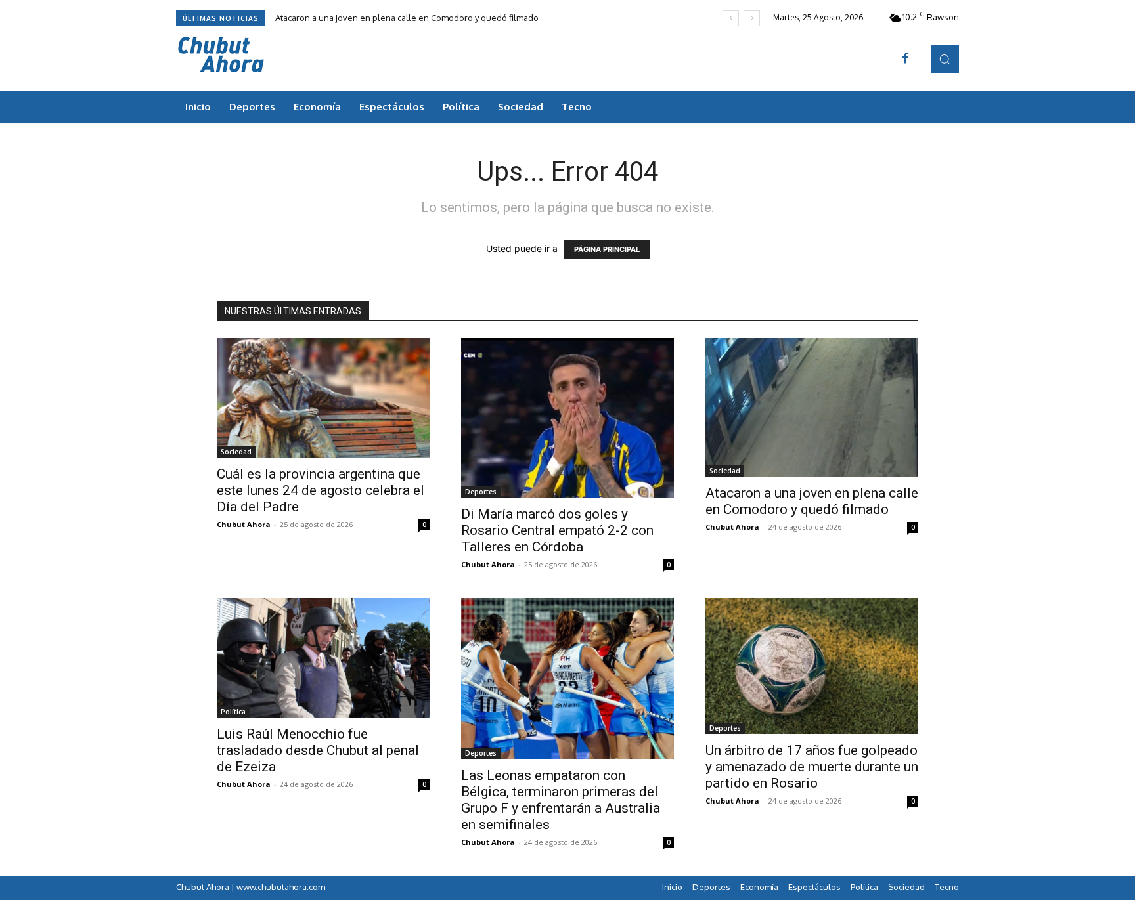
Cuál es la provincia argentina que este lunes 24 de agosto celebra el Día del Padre (320, 490)
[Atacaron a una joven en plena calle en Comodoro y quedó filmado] (811, 407)
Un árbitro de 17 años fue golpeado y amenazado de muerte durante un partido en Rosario (811, 766)
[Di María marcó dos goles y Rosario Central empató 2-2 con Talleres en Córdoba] (567, 418)
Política (233, 711)
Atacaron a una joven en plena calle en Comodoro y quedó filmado (407, 17)
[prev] (731, 18)
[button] (945, 59)
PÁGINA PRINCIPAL (607, 249)
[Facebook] (906, 59)
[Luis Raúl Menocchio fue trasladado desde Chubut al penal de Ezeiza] (323, 658)
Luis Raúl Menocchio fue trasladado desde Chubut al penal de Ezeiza (318, 750)
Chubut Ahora (244, 524)
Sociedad (236, 451)
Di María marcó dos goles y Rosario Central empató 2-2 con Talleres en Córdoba (557, 530)
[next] (752, 18)
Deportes (481, 491)
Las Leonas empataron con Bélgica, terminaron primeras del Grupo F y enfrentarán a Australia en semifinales (560, 799)
